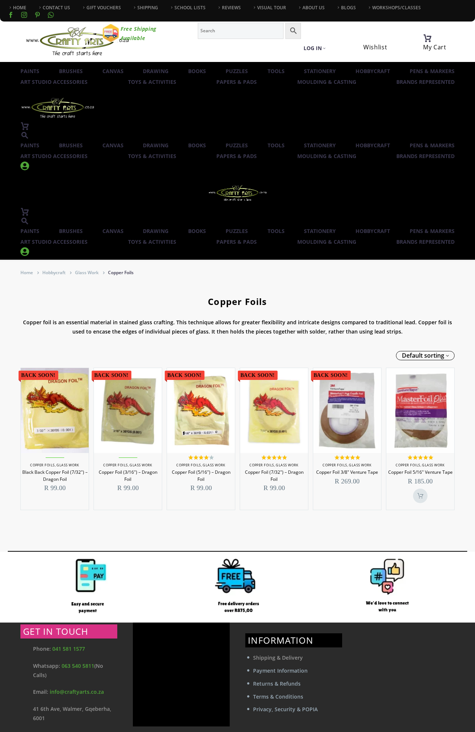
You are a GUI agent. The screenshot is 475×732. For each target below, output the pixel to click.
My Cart (434, 47)
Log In (313, 48)
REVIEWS (231, 7)
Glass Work (87, 272)
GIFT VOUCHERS (103, 7)
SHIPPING (147, 7)
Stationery (320, 71)
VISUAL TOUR (271, 7)
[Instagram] (24, 15)
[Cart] (427, 38)
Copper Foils (42, 465)
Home (26, 272)
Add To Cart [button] (420, 496)
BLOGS (348, 7)
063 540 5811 (78, 665)
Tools (276, 71)
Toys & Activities (152, 81)
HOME (19, 7)
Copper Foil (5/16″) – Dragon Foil (201, 475)
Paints (29, 71)
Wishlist (375, 47)
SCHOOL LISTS (190, 7)
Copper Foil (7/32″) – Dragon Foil (274, 475)
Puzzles (237, 71)
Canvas (113, 71)
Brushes (71, 71)
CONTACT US (56, 7)
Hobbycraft (373, 71)
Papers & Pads (236, 81)
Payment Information (280, 670)
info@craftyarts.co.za (77, 691)
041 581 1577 (68, 648)
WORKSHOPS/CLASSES (396, 7)
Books (197, 71)
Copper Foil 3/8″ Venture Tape (347, 472)
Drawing (155, 71)
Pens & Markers (432, 71)
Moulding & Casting (326, 81)
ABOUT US (313, 7)
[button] (24, 135)
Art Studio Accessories (54, 81)
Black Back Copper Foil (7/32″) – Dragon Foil (55, 475)
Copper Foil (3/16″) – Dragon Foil (128, 475)
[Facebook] (11, 15)
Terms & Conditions (278, 696)
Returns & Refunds (277, 683)
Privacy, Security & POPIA (285, 709)
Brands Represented (425, 81)
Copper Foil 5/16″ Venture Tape (420, 472)
